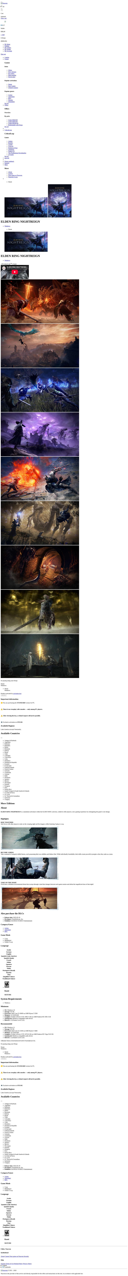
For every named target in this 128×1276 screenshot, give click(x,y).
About (10, 172)
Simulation (11, 102)
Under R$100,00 (13, 123)
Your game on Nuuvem (15, 175)
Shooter (10, 100)
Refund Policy (18, 1263)
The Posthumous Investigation (17, 153)
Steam (10, 84)
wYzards (11, 154)
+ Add (2, 35)
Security (26, 1256)
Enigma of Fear (12, 148)
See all (6, 103)
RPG (9, 98)
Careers (10, 173)
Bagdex (10, 143)
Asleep (10, 141)
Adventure (11, 96)
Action (10, 95)
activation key (17, 693)
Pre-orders (11, 73)
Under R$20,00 (13, 120)
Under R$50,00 (13, 121)
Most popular (12, 75)
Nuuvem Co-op (13, 177)
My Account (8, 51)
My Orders (7, 47)
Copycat (10, 146)
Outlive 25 (11, 151)
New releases (12, 72)
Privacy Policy (27, 1263)
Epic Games (11, 86)
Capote (10, 144)
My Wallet (7, 49)
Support (3, 1263)
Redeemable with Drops (15, 125)
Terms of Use (10, 1263)
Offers (10, 70)
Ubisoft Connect (13, 87)
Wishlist (6, 46)
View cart (3, 18)
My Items (7, 44)
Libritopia (11, 149)
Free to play (11, 77)
